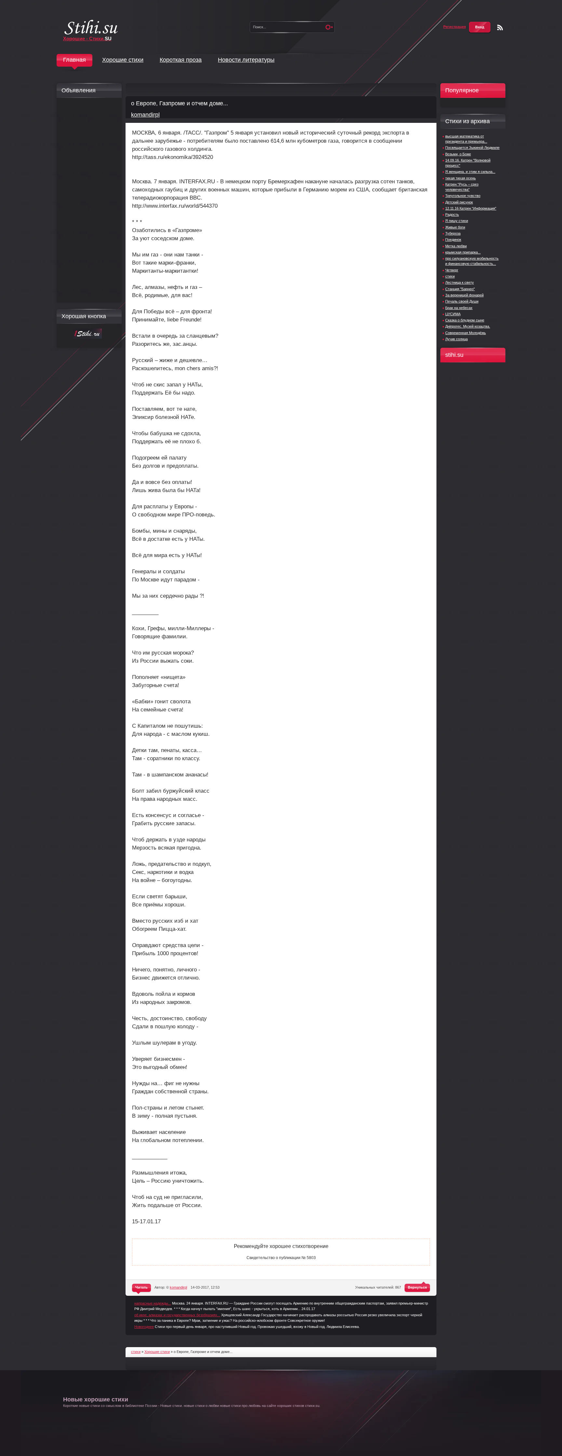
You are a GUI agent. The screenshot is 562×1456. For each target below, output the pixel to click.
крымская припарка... (463, 252)
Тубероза (453, 233)
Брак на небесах (459, 308)
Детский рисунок (459, 202)
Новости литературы (246, 60)
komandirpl (145, 114)
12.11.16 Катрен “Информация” (470, 208)
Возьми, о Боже (458, 154)
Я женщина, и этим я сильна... (470, 172)
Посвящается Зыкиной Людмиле (472, 148)
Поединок (453, 239)
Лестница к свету (459, 282)
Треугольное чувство (462, 196)
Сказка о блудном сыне (464, 320)
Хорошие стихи (122, 60)
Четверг (451, 270)
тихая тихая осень (460, 178)
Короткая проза (181, 60)
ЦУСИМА (453, 314)
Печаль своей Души (461, 301)
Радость (452, 214)
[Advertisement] (87, 200)
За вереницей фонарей (464, 295)
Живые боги (455, 227)
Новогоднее (144, 1327)
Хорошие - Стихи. (87, 38)
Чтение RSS (500, 27)
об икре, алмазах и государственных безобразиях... (177, 1315)
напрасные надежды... (152, 1303)
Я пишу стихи (456, 221)
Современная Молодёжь (465, 333)
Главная (74, 60)
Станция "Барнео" (460, 289)
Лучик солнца (456, 339)
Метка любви (456, 246)
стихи (450, 276)
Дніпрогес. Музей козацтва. (467, 326)
